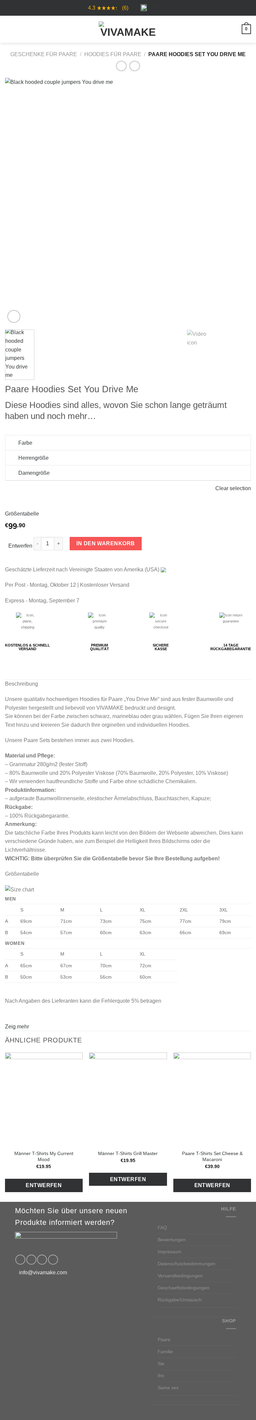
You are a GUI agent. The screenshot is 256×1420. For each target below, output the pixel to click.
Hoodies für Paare (112, 54)
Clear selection (233, 488)
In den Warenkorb (105, 543)
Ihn (161, 1375)
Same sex (168, 1387)
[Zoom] (13, 316)
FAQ (162, 1227)
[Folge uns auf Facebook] (20, 1260)
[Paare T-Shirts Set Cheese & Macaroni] (212, 1099)
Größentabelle (22, 514)
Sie (161, 1363)
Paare (164, 1339)
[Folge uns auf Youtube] (53, 1260)
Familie (165, 1351)
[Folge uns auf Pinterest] (42, 1260)
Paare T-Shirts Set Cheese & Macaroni (212, 1156)
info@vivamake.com (43, 1272)
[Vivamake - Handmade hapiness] (128, 29)
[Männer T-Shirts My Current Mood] (44, 1099)
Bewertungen (172, 1239)
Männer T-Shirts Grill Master (128, 1153)
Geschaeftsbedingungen (183, 1287)
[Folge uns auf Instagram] (31, 1260)
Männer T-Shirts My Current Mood (43, 1156)
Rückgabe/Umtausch (180, 1299)
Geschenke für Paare (43, 54)
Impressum (169, 1251)
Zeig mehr (17, 1026)
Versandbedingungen (180, 1275)
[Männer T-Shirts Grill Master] (128, 1099)
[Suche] (20, 29)
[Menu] (9, 29)
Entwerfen (20, 546)
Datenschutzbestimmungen (186, 1263)
